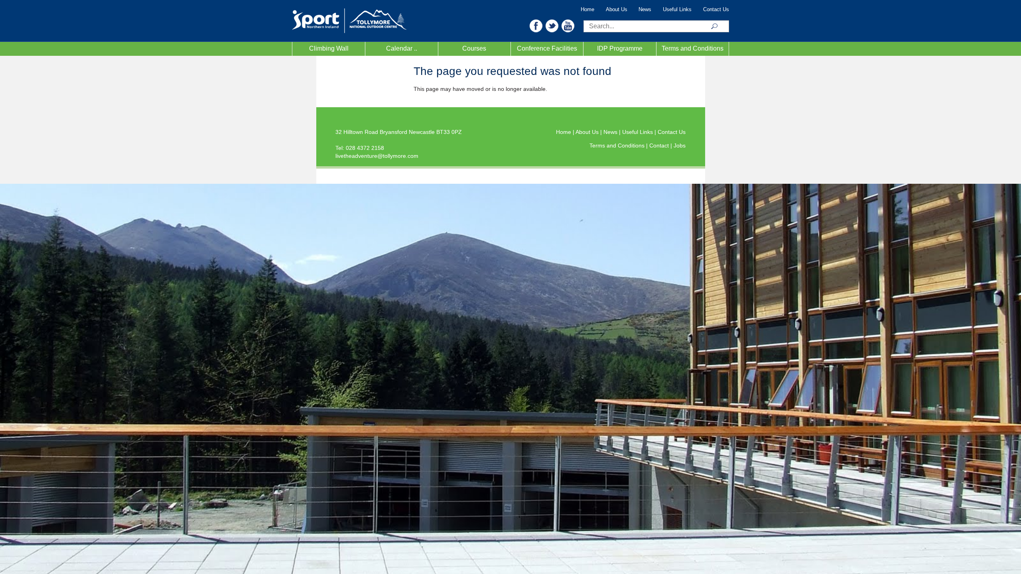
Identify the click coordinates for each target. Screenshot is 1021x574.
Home (587, 9)
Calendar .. (401, 48)
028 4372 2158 (365, 148)
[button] (536, 25)
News (645, 9)
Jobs (680, 145)
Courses (474, 48)
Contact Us (716, 9)
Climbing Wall (329, 48)
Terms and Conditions (692, 48)
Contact (659, 145)
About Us (616, 9)
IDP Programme (620, 48)
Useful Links (677, 9)
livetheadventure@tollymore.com (376, 156)
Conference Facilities (547, 48)
